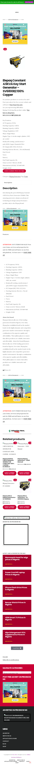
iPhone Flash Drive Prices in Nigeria (16, 588)
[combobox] (17, 672)
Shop (4, 746)
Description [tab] (8, 182)
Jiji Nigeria (19, 757)
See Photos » (8, 564)
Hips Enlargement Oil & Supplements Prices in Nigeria (15, 634)
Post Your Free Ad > (16, 105)
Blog (4, 744)
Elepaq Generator (15, 176)
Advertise (6, 733)
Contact (6, 741)
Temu (26, 176)
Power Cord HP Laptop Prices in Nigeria (15, 573)
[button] (17, 648)
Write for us (7, 736)
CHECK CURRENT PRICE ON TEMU (14, 171)
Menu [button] (17, 12)
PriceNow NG (17, 8)
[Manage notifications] (30, 762)
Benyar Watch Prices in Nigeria (15, 603)
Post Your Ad (29, 2)
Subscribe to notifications (11, 660)
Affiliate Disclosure (10, 738)
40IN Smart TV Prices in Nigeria (15, 618)
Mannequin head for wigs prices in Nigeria (16, 558)
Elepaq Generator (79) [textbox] (16, 673)
